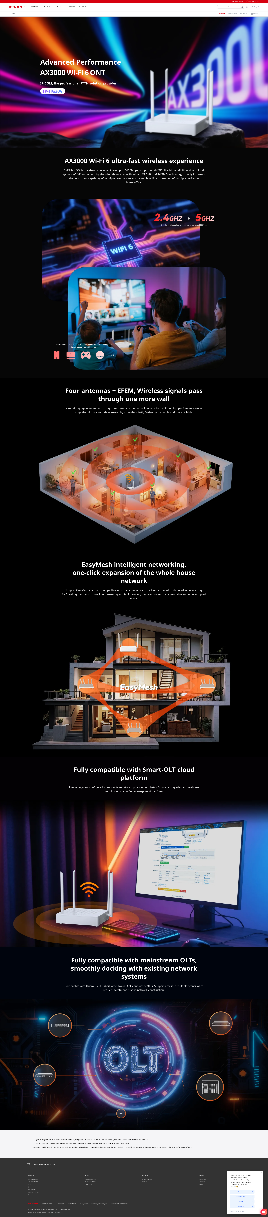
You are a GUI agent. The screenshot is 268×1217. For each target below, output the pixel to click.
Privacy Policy (84, 1204)
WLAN (30, 1184)
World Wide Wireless (237, 1)
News (201, 1184)
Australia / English (253, 1)
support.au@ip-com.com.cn (44, 1164)
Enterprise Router (33, 1179)
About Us (202, 1182)
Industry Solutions (90, 1179)
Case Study (88, 1184)
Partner (72, 7)
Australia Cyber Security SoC (99, 1204)
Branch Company (147, 1179)
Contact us (82, 7)
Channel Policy (72, 1204)
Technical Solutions (90, 1182)
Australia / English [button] (253, 7)
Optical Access (32, 1195)
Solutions (34, 7)
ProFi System (31, 1190)
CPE (29, 1187)
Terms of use (60, 1204)
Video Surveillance (33, 1192)
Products (47, 7)
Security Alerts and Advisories (119, 1204)
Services (60, 7)
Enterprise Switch (33, 1182)
